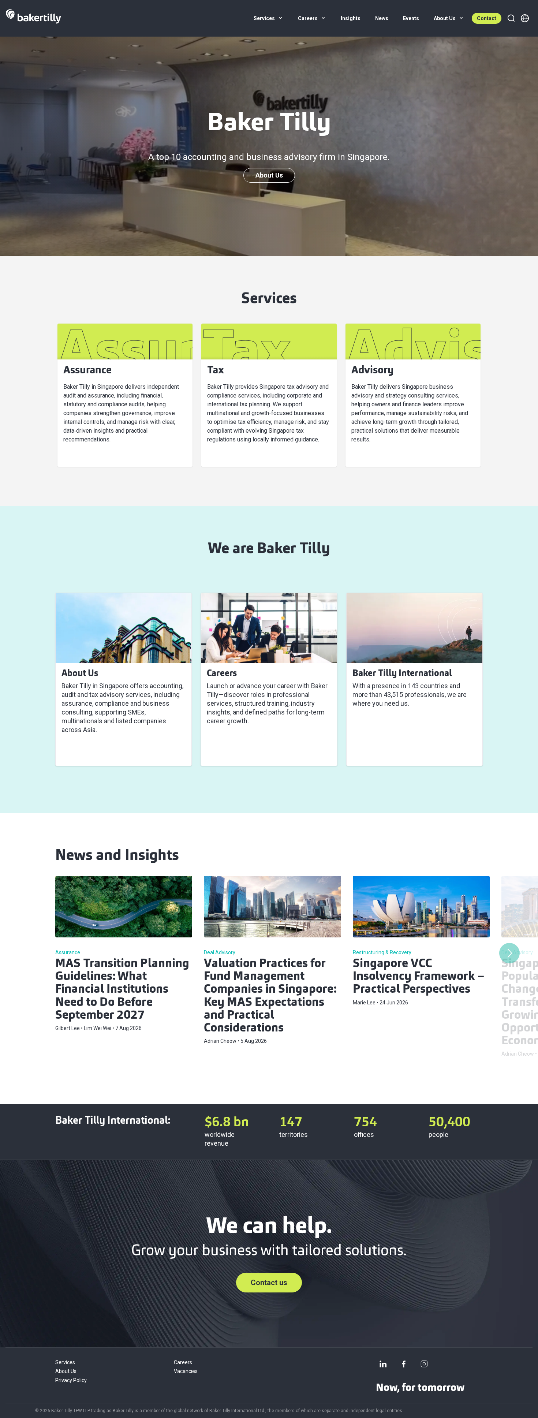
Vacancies (186, 1371)
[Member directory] (524, 18)
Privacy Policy (71, 1380)
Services (65, 1362)
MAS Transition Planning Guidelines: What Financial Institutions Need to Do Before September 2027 (122, 990)
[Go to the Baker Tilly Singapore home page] (33, 18)
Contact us (269, 1282)
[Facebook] (403, 1364)
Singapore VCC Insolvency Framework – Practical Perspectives (418, 977)
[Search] (511, 18)
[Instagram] (424, 1364)
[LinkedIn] (383, 1364)
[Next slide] (509, 953)
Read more (82, 751)
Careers (183, 1362)
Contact (486, 18)
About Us (269, 175)
